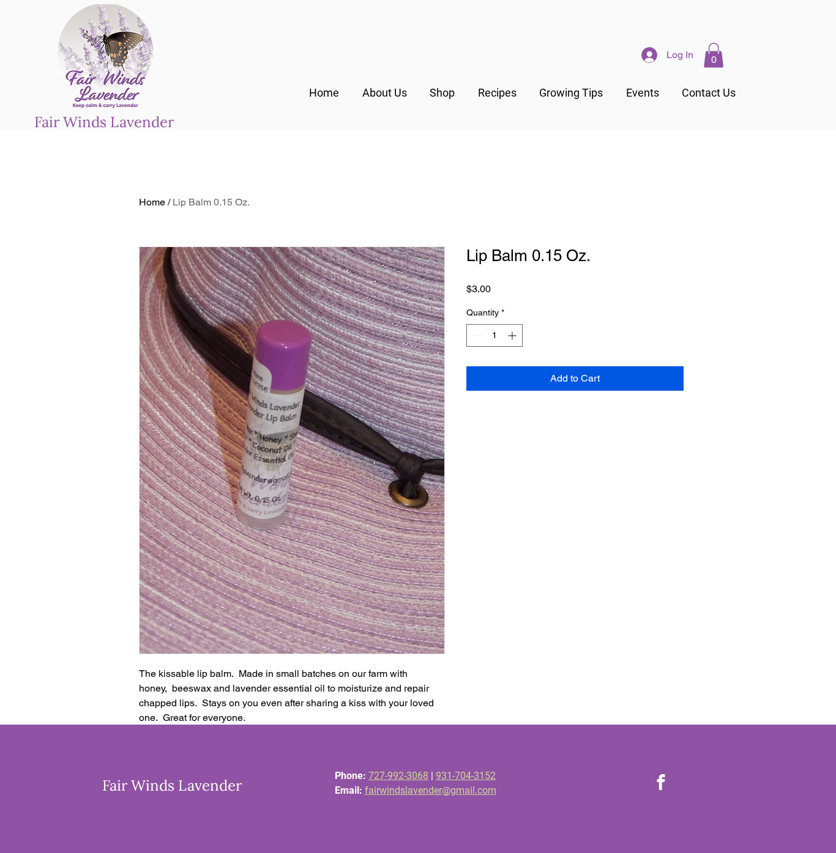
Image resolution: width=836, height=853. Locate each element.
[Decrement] (475, 335)
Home (152, 202)
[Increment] (513, 335)
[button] (713, 55)
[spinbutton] (494, 335)
